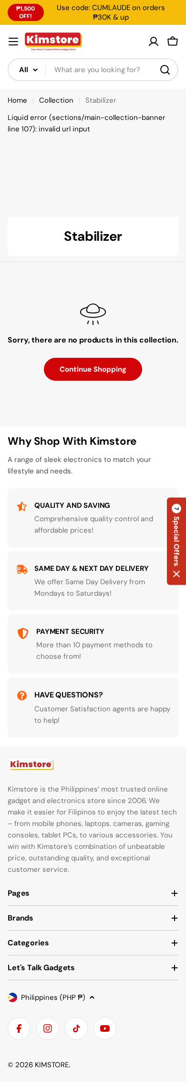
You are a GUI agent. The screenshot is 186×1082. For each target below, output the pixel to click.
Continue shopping (93, 369)
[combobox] (93, 69)
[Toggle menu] (13, 41)
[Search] (165, 69)
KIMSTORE (52, 1065)
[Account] (153, 41)
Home (17, 100)
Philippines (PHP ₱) (53, 997)
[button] (176, 541)
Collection (56, 100)
